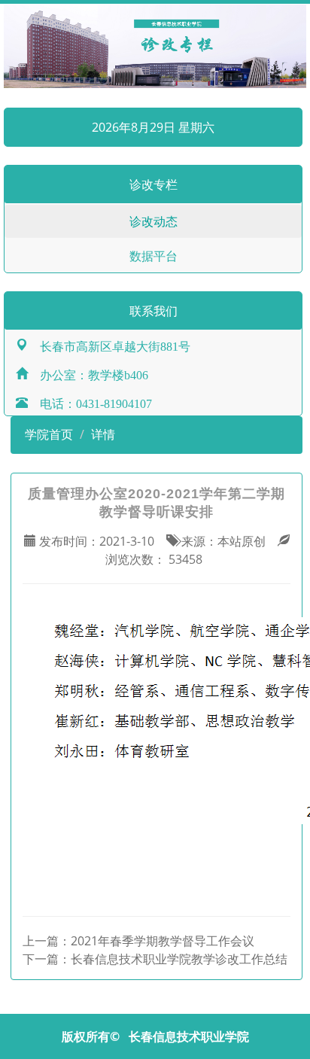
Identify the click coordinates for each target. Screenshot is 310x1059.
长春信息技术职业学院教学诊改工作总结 (179, 959)
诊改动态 (153, 221)
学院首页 (47, 434)
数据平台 (153, 256)
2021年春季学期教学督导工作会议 (162, 941)
